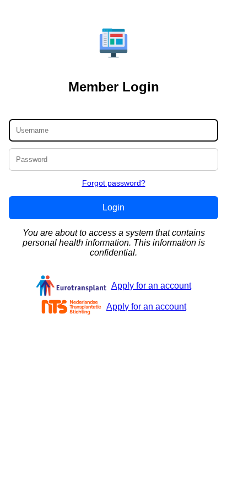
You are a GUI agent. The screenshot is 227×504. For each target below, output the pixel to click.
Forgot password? (113, 182)
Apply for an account (151, 285)
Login (113, 207)
